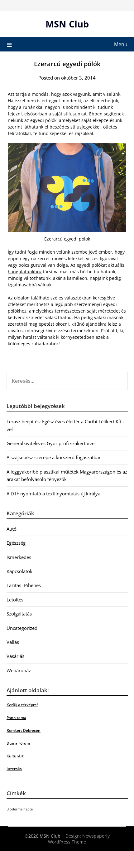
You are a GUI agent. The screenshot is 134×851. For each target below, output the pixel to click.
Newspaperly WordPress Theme (79, 839)
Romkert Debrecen (24, 730)
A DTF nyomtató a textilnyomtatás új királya (53, 493)
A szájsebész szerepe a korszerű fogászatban (54, 457)
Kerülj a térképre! (22, 705)
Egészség (16, 543)
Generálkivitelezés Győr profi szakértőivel (51, 443)
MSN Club (67, 24)
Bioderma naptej (20, 809)
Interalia (14, 768)
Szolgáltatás (19, 613)
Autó (12, 529)
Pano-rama (16, 717)
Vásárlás (15, 656)
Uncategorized (22, 628)
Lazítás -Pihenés (24, 585)
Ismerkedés (19, 557)
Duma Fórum (18, 743)
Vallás (13, 642)
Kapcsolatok (19, 571)
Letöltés (15, 599)
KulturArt (15, 756)
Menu (120, 44)
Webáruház (19, 670)
